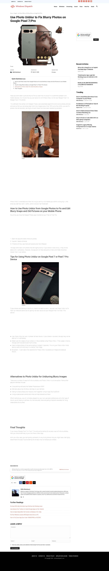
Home (11, 13)
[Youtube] (91, 1)
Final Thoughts (18, 88)
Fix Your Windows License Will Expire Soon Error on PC (24, 514)
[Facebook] (79, 1)
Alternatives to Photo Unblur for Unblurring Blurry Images (28, 86)
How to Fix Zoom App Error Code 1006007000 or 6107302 (25, 517)
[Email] (34, 482)
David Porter (78, 128)
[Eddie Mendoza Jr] (11, 72)
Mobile (33, 465)
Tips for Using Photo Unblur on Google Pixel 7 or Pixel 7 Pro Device (31, 84)
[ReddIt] (30, 482)
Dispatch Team (79, 107)
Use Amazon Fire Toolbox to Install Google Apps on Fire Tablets (27, 509)
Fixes (25, 465)
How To (28, 465)
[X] (89, 1)
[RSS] (86, 1)
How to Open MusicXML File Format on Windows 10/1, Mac (25, 512)
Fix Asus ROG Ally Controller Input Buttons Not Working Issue (26, 506)
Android (38, 465)
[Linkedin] (81, 1)
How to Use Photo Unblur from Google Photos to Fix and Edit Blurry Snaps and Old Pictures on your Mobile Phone (39, 82)
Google (15, 13)
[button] (97, 6)
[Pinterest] (84, 1)
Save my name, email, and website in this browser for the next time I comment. (31, 544)
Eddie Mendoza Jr (16, 72)
